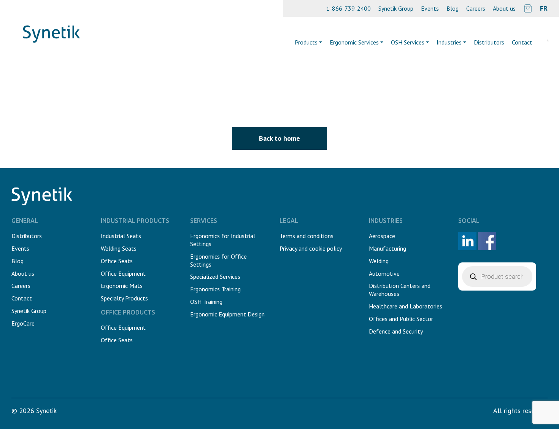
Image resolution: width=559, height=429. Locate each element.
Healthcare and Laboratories (405, 306)
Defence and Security (396, 331)
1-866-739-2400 (348, 8)
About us (504, 8)
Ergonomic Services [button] (354, 42)
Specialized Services (215, 276)
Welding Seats (119, 248)
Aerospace (382, 236)
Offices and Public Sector (401, 319)
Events (430, 8)
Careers (475, 8)
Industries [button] (449, 42)
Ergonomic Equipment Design (227, 314)
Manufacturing (387, 248)
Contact (21, 298)
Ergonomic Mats (122, 285)
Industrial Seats (121, 236)
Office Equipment (123, 273)
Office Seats (117, 261)
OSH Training (206, 301)
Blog (452, 8)
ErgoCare (23, 323)
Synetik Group (395, 8)
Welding (379, 261)
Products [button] (306, 42)
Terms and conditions (306, 236)
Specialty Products (124, 298)
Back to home (279, 138)
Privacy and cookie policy (311, 248)
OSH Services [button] (407, 42)
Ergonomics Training (215, 289)
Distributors (489, 42)
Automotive (384, 273)
